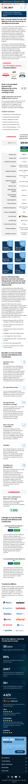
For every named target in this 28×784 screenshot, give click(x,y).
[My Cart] (25, 4)
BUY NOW (16, 530)
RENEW (10, 530)
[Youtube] (15, 776)
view (22, 1)
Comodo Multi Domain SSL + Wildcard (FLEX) (14, 527)
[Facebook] (19, 776)
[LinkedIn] (12, 776)
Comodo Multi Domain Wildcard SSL (14, 560)
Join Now (20, 752)
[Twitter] (8, 776)
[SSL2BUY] (7, 7)
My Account (21, 7)
